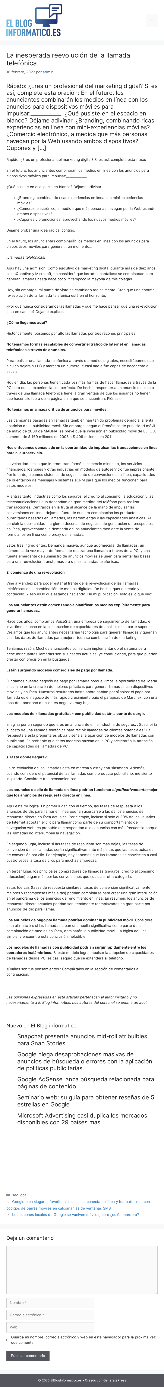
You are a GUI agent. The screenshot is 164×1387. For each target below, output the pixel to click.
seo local (19, 1195)
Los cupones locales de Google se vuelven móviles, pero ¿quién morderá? (75, 1215)
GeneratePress (114, 1380)
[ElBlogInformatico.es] (34, 20)
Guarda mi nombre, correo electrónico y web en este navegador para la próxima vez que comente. (83, 1340)
